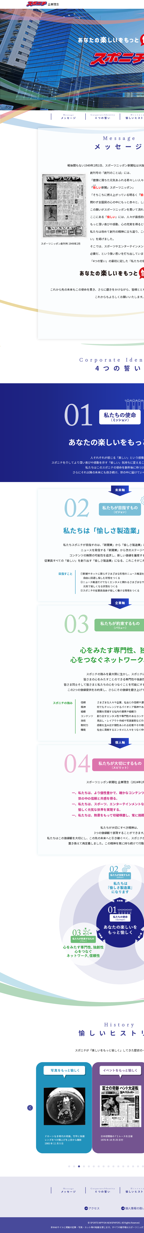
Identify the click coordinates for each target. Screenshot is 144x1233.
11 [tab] (117, 1164)
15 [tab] (137, 1164)
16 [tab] (142, 1164)
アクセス (94, 1208)
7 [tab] (98, 1164)
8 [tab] (102, 1164)
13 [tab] (127, 1164)
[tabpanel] (64, 1107)
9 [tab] (107, 1164)
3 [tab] (78, 1164)
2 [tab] (73, 1164)
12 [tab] (122, 1164)
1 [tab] (68, 1164)
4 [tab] (83, 1164)
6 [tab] (93, 1164)
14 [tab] (132, 1164)
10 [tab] (112, 1164)
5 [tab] (88, 1164)
